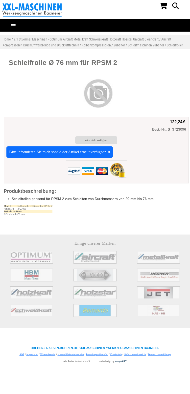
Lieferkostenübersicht (135, 354)
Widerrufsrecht (47, 354)
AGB (22, 354)
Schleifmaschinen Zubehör (146, 45)
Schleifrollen (175, 45)
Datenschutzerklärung (159, 354)
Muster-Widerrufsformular (71, 354)
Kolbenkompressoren (96, 45)
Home (6, 39)
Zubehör (119, 45)
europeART (121, 361)
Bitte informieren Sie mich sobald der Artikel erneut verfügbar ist (59, 152)
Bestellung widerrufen (97, 354)
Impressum (32, 354)
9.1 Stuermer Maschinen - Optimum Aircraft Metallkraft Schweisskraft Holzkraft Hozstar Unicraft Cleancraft (86, 39)
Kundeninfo (116, 354)
